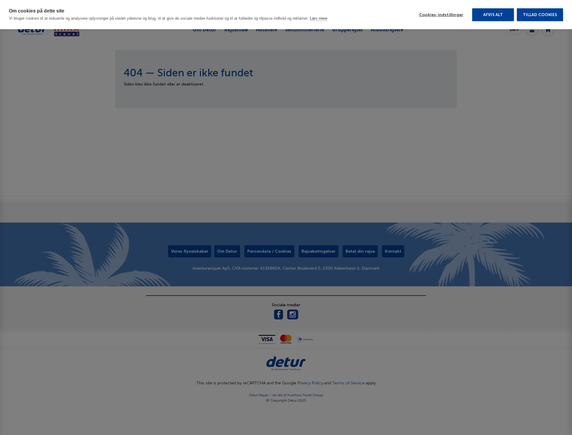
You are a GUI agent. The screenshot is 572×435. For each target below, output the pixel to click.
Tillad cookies (540, 14)
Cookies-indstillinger (441, 14)
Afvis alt (493, 14)
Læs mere (318, 18)
